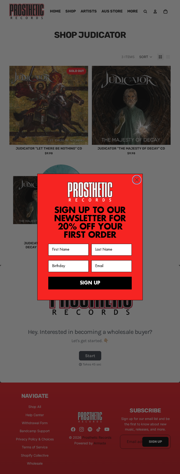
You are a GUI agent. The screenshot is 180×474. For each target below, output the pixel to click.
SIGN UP (90, 282)
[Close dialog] (137, 180)
